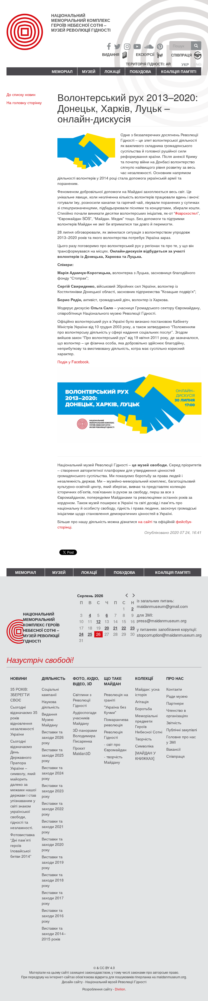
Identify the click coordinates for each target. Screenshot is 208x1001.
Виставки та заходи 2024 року (53, 773)
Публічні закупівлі (181, 729)
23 (132, 628)
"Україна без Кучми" (115, 709)
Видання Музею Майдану (50, 719)
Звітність (173, 722)
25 (90, 634)
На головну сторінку (24, 102)
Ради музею (177, 696)
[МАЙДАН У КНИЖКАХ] (145, 755)
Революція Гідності (113, 734)
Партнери (175, 703)
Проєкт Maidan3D (81, 750)
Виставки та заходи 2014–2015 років (54, 933)
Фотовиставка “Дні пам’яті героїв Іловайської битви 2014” (22, 845)
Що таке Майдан (113, 681)
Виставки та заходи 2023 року (53, 791)
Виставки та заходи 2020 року (53, 844)
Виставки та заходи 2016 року (53, 915)
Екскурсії (145, 54)
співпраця (181, 55)
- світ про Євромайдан (115, 746)
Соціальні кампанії (50, 691)
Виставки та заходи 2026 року (53, 737)
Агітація (142, 701)
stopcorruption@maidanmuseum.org (169, 635)
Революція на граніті (116, 697)
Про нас (175, 678)
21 (115, 628)
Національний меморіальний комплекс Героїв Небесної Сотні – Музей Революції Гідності (80, 22)
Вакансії (173, 749)
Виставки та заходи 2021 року (53, 826)
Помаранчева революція (116, 722)
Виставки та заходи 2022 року (53, 808)
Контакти (174, 689)
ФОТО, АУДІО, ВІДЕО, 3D (86, 681)
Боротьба (143, 708)
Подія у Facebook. (73, 361)
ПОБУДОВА (140, 71)
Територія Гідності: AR (148, 64)
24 (81, 634)
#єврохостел (186, 213)
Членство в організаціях (177, 712)
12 (98, 621)
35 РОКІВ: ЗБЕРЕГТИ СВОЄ (20, 694)
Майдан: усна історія (147, 691)
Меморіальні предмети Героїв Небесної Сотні (148, 723)
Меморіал (62, 71)
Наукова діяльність (50, 704)
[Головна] (28, 36)
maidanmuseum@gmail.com (162, 606)
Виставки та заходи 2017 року (53, 898)
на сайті (145, 521)
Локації (112, 71)
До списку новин (20, 94)
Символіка (144, 746)
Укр (185, 64)
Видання (110, 54)
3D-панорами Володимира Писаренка (85, 735)
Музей (88, 71)
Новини (18, 678)
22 (124, 628)
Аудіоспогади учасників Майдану (84, 718)
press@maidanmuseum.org (161, 620)
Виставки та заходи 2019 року (53, 862)
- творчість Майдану (113, 759)
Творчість (143, 738)
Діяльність (53, 678)
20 (107, 628)
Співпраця (175, 756)
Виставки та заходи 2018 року (53, 880)
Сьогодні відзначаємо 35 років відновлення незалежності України (23, 720)
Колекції (144, 678)
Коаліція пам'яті (178, 71)
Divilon (120, 989)
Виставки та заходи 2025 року (53, 755)
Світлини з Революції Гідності (82, 700)
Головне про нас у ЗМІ (181, 739)
